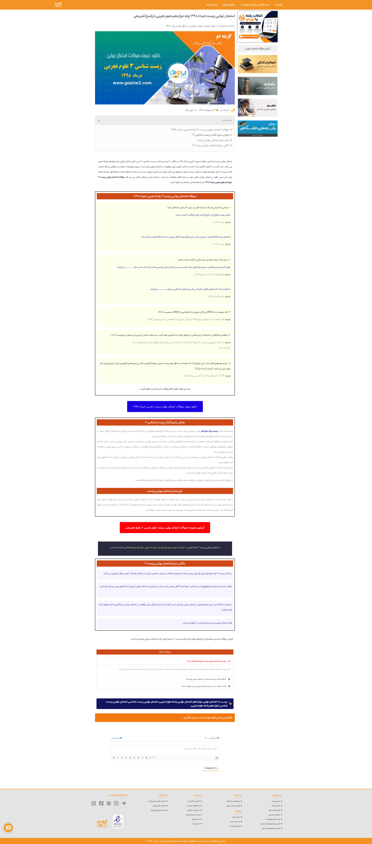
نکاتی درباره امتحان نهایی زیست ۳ (210, 145)
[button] (99, 120)
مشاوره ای (223, 26)
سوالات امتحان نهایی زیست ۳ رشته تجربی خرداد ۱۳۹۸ (200, 129)
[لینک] (146, 757)
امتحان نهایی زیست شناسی (143, 702)
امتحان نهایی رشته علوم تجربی (175, 702)
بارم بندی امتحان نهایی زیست (213, 140)
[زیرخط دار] (122, 757)
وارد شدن (115, 738)
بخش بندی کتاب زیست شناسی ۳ (211, 135)
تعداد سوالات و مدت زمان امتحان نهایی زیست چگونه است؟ (203, 686)
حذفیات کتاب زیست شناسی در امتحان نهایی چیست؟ (206, 679)
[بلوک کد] (142, 757)
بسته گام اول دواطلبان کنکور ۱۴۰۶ (255, 4)
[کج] (118, 757)
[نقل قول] (138, 757)
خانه (232, 26)
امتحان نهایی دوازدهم (205, 702)
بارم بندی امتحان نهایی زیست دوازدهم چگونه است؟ (206, 661)
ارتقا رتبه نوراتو (229, 4)
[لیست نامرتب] (134, 757)
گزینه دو (278, 4)
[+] (154, 757)
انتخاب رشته (211, 4)
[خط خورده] (126, 757)
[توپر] (114, 757)
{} (150, 757)
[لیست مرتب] (130, 757)
